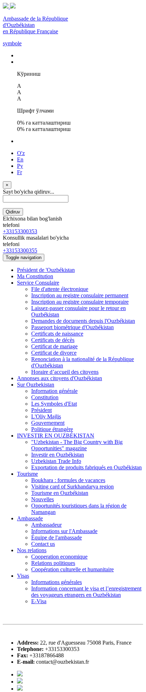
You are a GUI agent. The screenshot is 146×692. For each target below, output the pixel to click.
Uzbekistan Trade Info (56, 461)
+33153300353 (20, 231)
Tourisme (27, 474)
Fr (19, 172)
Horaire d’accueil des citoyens (65, 372)
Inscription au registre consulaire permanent (79, 295)
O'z (21, 153)
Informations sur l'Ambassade (64, 531)
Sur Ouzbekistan (35, 385)
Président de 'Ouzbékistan (46, 270)
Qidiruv (13, 212)
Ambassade (30, 518)
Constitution (44, 397)
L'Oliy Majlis (46, 416)
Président (41, 410)
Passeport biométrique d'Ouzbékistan (72, 327)
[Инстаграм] (20, 689)
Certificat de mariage (54, 346)
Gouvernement (47, 423)
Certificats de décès (52, 340)
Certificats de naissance (57, 334)
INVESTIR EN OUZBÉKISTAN (55, 436)
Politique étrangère (52, 429)
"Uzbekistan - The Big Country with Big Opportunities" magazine (77, 445)
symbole (12, 43)
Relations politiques (53, 563)
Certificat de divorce (54, 353)
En (20, 159)
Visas (23, 576)
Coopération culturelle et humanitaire (72, 569)
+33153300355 (20, 250)
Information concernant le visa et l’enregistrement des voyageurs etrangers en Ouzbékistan (86, 591)
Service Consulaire (38, 283)
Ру (20, 166)
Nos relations (31, 550)
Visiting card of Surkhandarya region (72, 487)
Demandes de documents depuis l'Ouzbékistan (83, 321)
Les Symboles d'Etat (54, 404)
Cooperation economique (59, 557)
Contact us (43, 544)
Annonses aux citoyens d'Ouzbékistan (59, 378)
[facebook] (20, 674)
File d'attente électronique (59, 289)
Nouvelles (42, 499)
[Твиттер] (20, 682)
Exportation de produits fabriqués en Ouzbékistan (86, 467)
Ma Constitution (35, 276)
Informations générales (56, 582)
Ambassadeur (46, 525)
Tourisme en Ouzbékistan (59, 493)
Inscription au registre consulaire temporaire (80, 302)
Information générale (54, 391)
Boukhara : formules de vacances (68, 480)
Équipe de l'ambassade (56, 537)
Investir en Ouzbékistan (57, 455)
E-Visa (38, 601)
